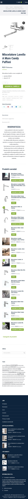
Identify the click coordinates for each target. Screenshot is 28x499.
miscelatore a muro (15, 98)
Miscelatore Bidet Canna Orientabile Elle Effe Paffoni (18, 196)
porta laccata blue (18, 377)
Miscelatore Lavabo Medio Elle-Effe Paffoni (18, 281)
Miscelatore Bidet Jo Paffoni (16, 207)
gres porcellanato (10, 367)
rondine (8, 385)
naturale (12, 374)
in (9, 370)
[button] (23, 23)
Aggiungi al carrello (12, 86)
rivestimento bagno (18, 382)
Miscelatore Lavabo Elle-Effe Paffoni (17, 291)
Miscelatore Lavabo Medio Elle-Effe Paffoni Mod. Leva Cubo (18, 185)
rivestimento (8, 382)
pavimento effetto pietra (18, 375)
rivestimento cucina (8, 384)
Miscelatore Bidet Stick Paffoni (17, 302)
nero (16, 374)
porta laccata (12, 377)
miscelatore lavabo (21, 372)
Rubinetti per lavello (16, 90)
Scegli (13, 203)
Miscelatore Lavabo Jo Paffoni (17, 260)
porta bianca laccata (6, 377)
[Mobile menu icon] (1, 2)
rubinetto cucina (13, 385)
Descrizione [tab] (5, 115)
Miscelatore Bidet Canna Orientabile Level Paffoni (17, 218)
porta (24, 375)
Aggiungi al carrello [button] (17, 180)
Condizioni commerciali (7, 421)
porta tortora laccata (18, 380)
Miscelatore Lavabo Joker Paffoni (18, 249)
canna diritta (10, 96)
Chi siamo (4, 403)
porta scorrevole (5, 380)
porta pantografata (21, 379)
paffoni (20, 374)
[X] (4, 107)
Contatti (4, 412)
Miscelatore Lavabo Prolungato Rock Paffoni (17, 174)
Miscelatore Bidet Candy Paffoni (17, 313)
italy (10, 370)
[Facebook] (12, 107)
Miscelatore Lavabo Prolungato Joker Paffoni (17, 239)
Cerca (24, 352)
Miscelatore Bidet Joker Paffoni (17, 228)
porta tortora (11, 380)
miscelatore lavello (6, 374)
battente (4, 365)
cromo (19, 365)
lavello (4, 98)
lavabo (16, 370)
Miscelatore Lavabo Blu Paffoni (17, 323)
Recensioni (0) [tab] (5, 122)
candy (6, 96)
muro (21, 98)
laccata (13, 370)
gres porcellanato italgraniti (10, 368)
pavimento (4, 375)
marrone (6, 372)
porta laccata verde (13, 379)
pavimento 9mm (9, 375)
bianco (8, 365)
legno (22, 370)
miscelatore (8, 98)
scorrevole (19, 385)
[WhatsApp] (20, 107)
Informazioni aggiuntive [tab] (8, 118)
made (3, 372)
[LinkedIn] (16, 107)
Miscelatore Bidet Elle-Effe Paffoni (18, 270)
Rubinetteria (9, 90)
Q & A (3, 409)
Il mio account (5, 415)
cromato (21, 96)
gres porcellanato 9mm (20, 367)
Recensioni (4, 406)
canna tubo (16, 96)
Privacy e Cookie (6, 418)
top (21, 385)
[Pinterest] (8, 107)
